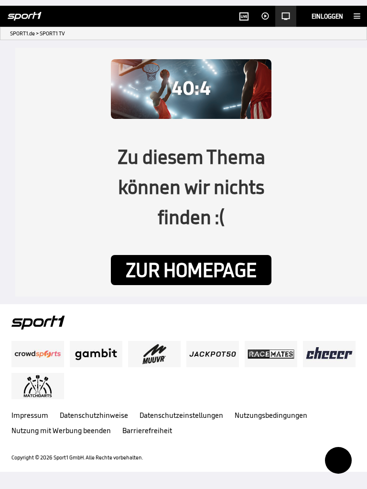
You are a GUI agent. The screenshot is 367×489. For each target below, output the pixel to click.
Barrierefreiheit (147, 430)
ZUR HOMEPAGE (191, 270)
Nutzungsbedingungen (271, 415)
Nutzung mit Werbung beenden (61, 430)
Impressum (29, 415)
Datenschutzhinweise (94, 415)
